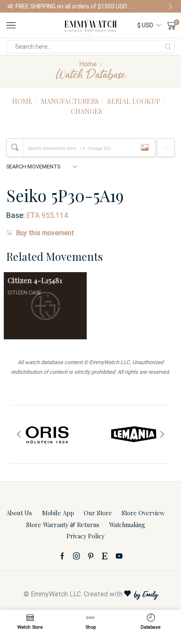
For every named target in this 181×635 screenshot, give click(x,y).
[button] (10, 6)
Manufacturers (70, 101)
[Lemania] (133, 434)
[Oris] (47, 434)
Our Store (98, 513)
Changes (86, 111)
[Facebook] (62, 556)
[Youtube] (119, 556)
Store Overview (143, 513)
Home (88, 64)
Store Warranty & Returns (62, 524)
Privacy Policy (85, 536)
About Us (19, 513)
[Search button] (168, 46)
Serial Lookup (133, 101)
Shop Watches (156, 6)
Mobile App (58, 513)
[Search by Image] (145, 147)
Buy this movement (45, 233)
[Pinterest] (91, 556)
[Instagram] (76, 556)
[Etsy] (104, 556)
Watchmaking (127, 524)
